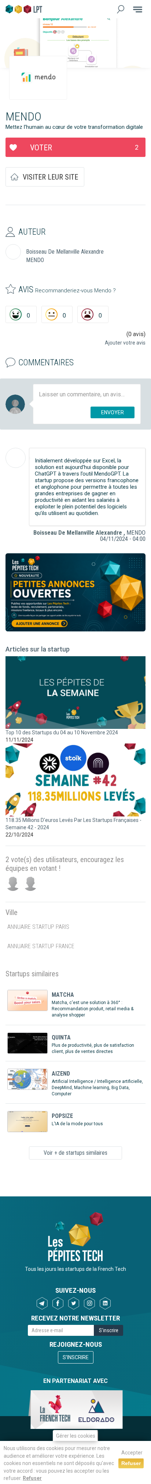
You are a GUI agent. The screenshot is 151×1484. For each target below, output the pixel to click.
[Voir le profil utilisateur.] (15, 458)
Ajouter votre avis (125, 343)
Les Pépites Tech (24, 9)
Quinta (61, 1037)
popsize (62, 1115)
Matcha (63, 994)
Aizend (61, 1073)
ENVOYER (112, 412)
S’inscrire (76, 1357)
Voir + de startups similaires (75, 1152)
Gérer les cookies (75, 1436)
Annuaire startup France (40, 946)
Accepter (132, 1453)
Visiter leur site (50, 177)
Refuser (32, 1478)
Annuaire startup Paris (38, 926)
